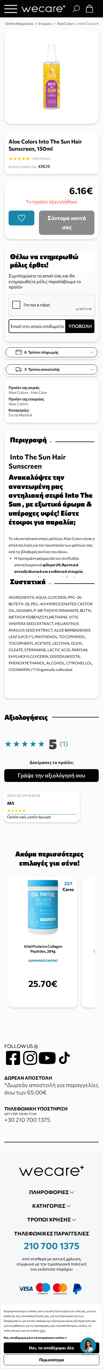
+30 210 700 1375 (27, 1119)
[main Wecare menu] (10, 8)
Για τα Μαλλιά (20, 415)
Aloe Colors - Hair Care (28, 392)
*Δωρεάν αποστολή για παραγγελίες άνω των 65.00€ (51, 1088)
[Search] (76, 8)
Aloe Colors (18, 404)
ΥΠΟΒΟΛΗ (80, 326)
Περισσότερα (51, 1359)
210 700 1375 (52, 1245)
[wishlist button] (21, 218)
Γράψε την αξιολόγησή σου (51, 775)
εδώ (42, 1330)
